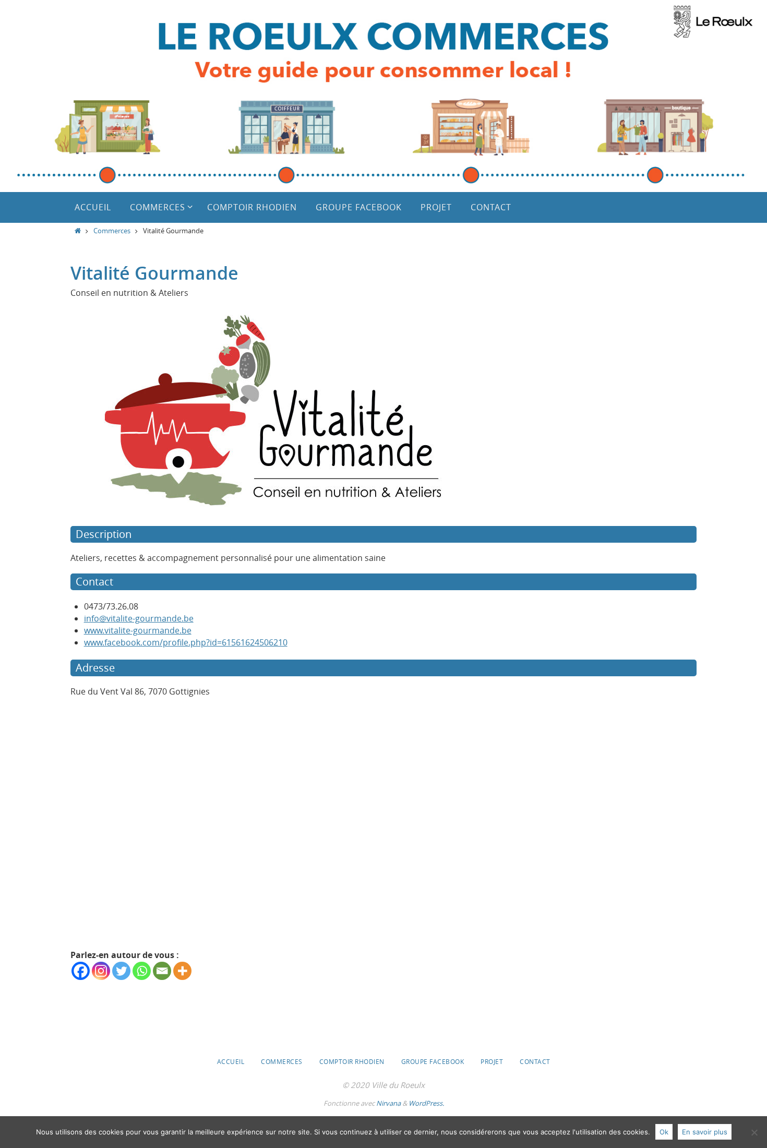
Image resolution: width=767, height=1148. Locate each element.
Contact (535, 1061)
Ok (664, 1132)
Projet (492, 1061)
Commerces (111, 230)
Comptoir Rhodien (352, 1061)
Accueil (231, 1061)
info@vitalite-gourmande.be (139, 618)
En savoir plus (704, 1132)
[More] (182, 971)
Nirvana (388, 1103)
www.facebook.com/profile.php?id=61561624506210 (185, 642)
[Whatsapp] (142, 971)
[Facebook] (80, 971)
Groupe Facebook (432, 1061)
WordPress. (426, 1103)
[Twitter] (121, 971)
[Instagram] (101, 971)
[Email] (162, 971)
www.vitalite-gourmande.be (137, 630)
